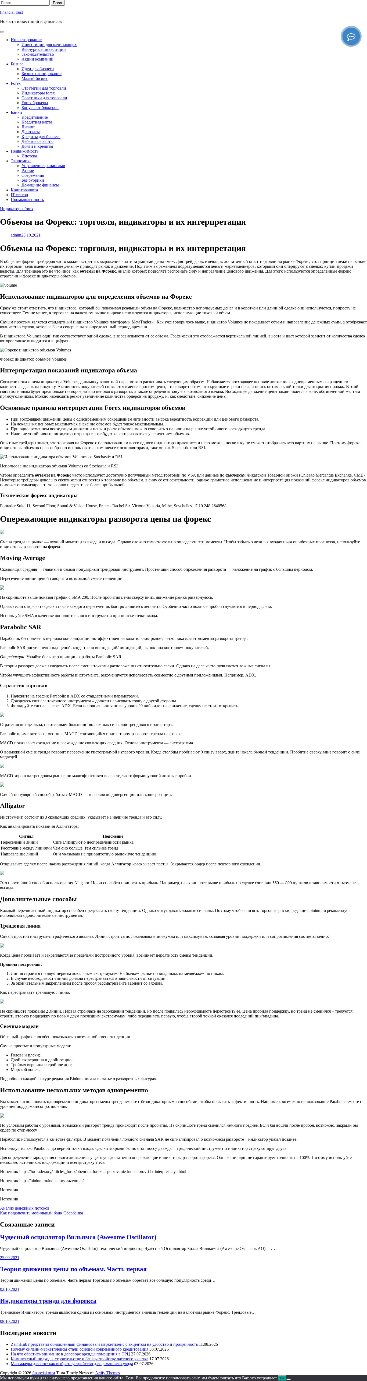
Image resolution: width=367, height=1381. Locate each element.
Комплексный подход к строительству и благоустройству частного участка (79, 1359)
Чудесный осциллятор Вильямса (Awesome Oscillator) (78, 1237)
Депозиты (30, 131)
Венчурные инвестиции (43, 49)
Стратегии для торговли (43, 88)
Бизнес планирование (41, 73)
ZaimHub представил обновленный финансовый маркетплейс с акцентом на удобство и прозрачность (104, 1344)
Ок (282, 1378)
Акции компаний (37, 59)
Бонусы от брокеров (40, 107)
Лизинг (28, 127)
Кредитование (34, 117)
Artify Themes (107, 1373)
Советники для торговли (44, 98)
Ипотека (29, 156)
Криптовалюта (24, 190)
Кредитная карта (36, 122)
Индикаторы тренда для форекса (48, 1300)
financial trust (11, 12)
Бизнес (17, 64)
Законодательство (37, 54)
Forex (16, 83)
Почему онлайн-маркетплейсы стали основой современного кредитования (79, 1349)
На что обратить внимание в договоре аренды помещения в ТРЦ (70, 1354)
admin (16, 235)
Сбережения (32, 175)
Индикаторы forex (38, 93)
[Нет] (288, 1379)
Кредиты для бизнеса (40, 136)
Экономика (21, 160)
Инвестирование (26, 39)
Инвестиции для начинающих (49, 44)
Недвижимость (24, 151)
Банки (16, 112)
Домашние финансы (40, 185)
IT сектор (19, 194)
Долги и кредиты (37, 146)
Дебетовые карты (37, 141)
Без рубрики (32, 180)
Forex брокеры (34, 102)
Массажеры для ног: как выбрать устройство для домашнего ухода (72, 1363)
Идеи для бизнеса (37, 68)
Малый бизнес (34, 78)
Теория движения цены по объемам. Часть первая (73, 1269)
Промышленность (27, 199)
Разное (27, 170)
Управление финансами (43, 165)
